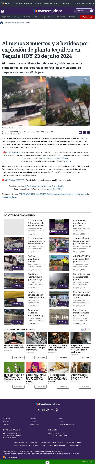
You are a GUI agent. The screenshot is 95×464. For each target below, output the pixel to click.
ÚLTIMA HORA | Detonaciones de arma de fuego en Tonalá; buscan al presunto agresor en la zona (36, 227)
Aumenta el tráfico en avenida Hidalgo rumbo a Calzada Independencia (36, 315)
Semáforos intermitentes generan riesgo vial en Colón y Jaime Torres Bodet (35, 281)
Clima (36, 17)
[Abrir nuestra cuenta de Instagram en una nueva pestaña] (43, 409)
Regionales (86, 3)
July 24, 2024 (64, 161)
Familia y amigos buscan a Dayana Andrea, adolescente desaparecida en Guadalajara (81, 299)
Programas (5, 17)
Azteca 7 (38, 3)
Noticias (57, 3)
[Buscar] (91, 10)
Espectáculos (48, 17)
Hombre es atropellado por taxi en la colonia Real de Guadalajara (36, 297)
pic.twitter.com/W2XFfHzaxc (56, 158)
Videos (77, 3)
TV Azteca (17, 3)
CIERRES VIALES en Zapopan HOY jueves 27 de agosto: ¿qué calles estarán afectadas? (81, 263)
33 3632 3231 (52, 435)
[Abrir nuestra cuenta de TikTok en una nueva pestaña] (47, 409)
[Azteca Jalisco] (47, 11)
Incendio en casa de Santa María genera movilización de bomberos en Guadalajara (81, 281)
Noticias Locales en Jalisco (14, 23)
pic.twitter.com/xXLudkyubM (51, 186)
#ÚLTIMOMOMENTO (14, 180)
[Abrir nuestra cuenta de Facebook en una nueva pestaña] (51, 409)
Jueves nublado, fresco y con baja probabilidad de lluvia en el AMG (81, 242)
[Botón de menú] (2, 11)
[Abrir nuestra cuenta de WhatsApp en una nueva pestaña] (56, 409)
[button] (47, 462)
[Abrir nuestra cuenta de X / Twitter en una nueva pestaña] (38, 409)
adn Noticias (67, 3)
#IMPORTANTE (13, 152)
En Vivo (88, 17)
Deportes (48, 3)
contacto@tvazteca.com (56, 433)
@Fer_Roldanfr (31, 186)
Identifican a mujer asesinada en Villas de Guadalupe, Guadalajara (81, 315)
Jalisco (17, 17)
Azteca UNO (28, 3)
